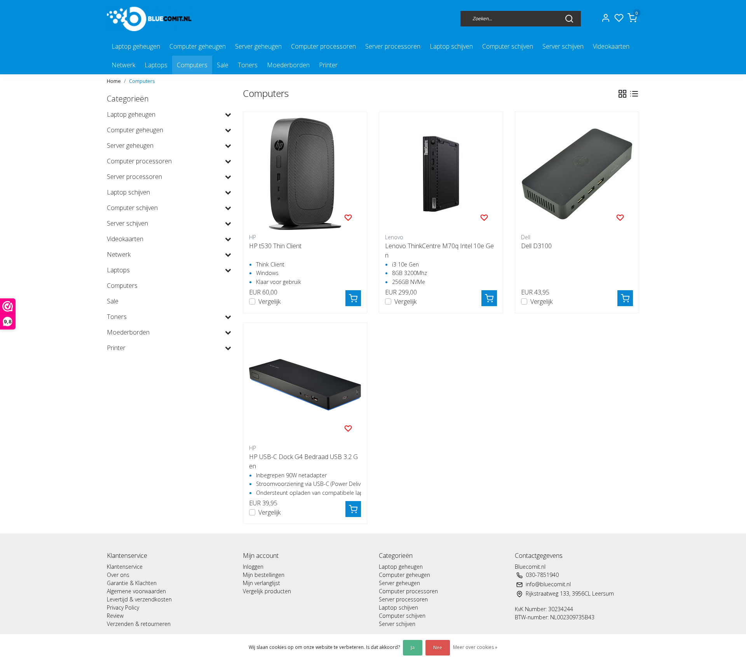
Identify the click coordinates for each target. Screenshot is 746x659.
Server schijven (563, 46)
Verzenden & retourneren (139, 623)
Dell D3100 (536, 246)
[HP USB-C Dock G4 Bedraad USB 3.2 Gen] (305, 385)
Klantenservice (125, 566)
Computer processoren (323, 46)
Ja (413, 647)
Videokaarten (611, 46)
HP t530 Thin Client (275, 246)
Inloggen (253, 566)
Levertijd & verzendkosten (139, 599)
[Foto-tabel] (622, 94)
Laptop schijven (451, 46)
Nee (437, 647)
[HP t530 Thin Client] (305, 174)
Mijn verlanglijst (261, 583)
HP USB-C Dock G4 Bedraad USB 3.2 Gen (303, 461)
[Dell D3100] (577, 174)
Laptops (156, 65)
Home (114, 80)
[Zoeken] (569, 18)
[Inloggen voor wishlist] (348, 217)
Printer (328, 65)
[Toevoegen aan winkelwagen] (353, 298)
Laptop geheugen (136, 46)
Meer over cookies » (475, 647)
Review (115, 615)
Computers (192, 65)
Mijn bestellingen (263, 574)
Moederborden (288, 65)
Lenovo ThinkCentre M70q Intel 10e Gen (439, 250)
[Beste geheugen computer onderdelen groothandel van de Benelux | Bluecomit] (151, 18)
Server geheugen (258, 46)
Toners (248, 65)
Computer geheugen (197, 46)
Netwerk (123, 65)
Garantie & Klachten (132, 583)
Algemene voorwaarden (136, 591)
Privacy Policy (123, 607)
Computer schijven (507, 46)
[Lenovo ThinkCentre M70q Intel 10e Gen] (441, 174)
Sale (222, 65)
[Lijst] (634, 94)
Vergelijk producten (267, 591)
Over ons (118, 574)
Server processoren (392, 46)
